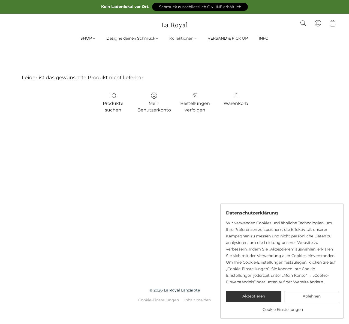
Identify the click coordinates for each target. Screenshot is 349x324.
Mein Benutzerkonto (154, 107)
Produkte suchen (113, 107)
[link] (282, 307)
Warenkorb (236, 103)
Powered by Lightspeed (174, 309)
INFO (264, 38)
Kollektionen (181, 38)
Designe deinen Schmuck (131, 38)
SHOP (86, 38)
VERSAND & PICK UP (228, 38)
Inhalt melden (197, 300)
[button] (200, 7)
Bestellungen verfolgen (195, 107)
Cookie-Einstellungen (158, 300)
